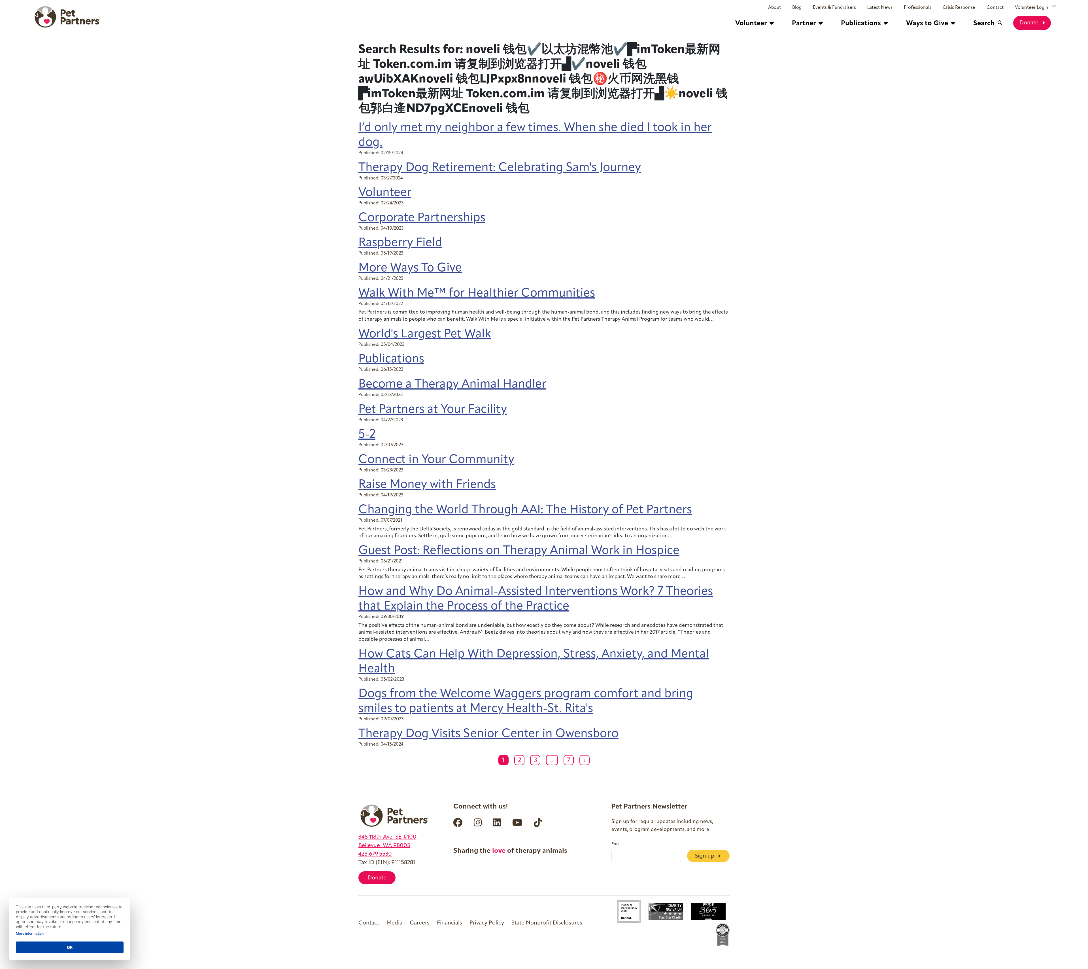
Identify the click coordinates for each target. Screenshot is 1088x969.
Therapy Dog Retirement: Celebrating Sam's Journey (499, 168)
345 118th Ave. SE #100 (387, 837)
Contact (995, 7)
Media (394, 923)
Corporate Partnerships (421, 218)
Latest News (879, 7)
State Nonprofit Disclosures (546, 923)
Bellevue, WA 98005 (384, 846)
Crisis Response (959, 7)
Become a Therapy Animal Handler (452, 384)
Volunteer (384, 193)
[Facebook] (457, 822)
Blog (797, 7)
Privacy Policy (486, 923)
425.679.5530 (375, 854)
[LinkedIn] (497, 822)
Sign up (705, 856)
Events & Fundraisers (834, 7)
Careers (420, 923)
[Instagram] (478, 822)
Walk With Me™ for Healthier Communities (476, 293)
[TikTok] (538, 822)
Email (616, 844)
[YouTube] (517, 822)
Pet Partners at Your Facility (432, 410)
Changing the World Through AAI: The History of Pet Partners (525, 510)
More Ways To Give (410, 268)
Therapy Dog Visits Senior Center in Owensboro (488, 734)
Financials (449, 923)
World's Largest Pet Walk (424, 334)
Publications (391, 359)
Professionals (917, 7)
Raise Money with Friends (427, 485)
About (774, 7)
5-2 (366, 435)
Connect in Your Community (436, 460)
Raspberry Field (400, 243)
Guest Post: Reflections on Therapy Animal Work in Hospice (518, 551)
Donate (1029, 23)
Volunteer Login (1031, 7)
